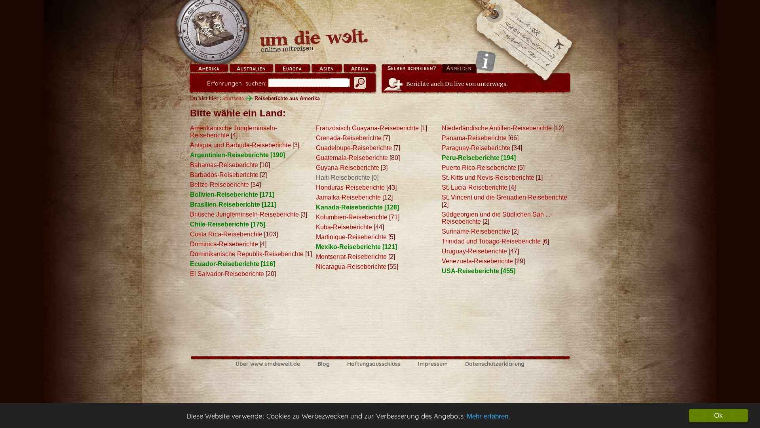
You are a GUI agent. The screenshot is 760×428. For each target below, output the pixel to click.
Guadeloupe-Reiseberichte (354, 148)
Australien (251, 68)
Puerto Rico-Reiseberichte (479, 167)
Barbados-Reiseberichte (224, 174)
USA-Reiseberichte (470, 271)
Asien (326, 68)
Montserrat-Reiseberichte (351, 256)
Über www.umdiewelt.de (268, 363)
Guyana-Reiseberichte (347, 167)
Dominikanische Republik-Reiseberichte (247, 254)
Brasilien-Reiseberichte (225, 204)
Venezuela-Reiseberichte (477, 261)
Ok (718, 415)
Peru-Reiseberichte (471, 157)
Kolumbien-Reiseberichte (352, 217)
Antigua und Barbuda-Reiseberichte (240, 145)
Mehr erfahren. (488, 416)
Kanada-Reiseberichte (349, 207)
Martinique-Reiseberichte (351, 237)
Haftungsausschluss (374, 363)
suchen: (236, 83)
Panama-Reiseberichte (474, 138)
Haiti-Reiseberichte (343, 177)
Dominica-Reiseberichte (224, 244)
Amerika (208, 68)
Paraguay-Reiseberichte (476, 148)
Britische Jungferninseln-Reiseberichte (244, 214)
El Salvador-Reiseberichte (227, 273)
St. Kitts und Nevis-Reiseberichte (488, 177)
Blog (323, 363)
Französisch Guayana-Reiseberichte (367, 128)
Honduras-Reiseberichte (350, 187)
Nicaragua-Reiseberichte (351, 266)
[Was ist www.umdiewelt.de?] (485, 61)
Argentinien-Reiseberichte (229, 155)
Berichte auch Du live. (457, 84)
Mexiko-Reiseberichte (348, 246)
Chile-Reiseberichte (219, 224)
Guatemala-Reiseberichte (352, 157)
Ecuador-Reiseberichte (224, 264)
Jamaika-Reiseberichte (348, 197)
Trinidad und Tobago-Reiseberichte (491, 241)
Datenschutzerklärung (494, 363)
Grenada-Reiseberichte (349, 138)
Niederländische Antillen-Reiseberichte (497, 128)
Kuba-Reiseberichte (344, 227)
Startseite (233, 98)
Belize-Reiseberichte (219, 184)
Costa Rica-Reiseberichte (226, 234)
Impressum (433, 363)
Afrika (360, 68)
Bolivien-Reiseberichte (224, 194)
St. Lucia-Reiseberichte (474, 187)
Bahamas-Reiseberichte (224, 165)
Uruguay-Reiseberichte (474, 251)
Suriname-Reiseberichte (476, 231)
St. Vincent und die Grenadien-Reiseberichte (504, 197)
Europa (292, 68)
